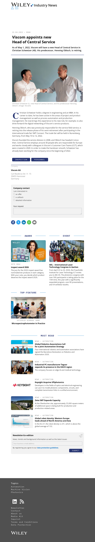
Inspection (21, 159)
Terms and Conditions (24, 522)
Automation (48, 341)
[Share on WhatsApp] (29, 222)
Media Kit (17, 516)
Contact (15, 511)
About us (16, 513)
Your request (18, 206)
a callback (19, 197)
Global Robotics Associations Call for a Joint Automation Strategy (50, 345)
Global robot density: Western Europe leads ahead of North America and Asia (53, 419)
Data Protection (21, 525)
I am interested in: (20, 191)
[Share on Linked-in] (24, 222)
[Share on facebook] (13, 222)
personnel (39, 159)
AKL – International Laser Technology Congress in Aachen (63, 265)
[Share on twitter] (18, 222)
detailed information (24, 200)
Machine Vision (20, 489)
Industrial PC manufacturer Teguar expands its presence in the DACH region (53, 365)
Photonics (17, 492)
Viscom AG (16, 170)
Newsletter (17, 508)
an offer (19, 194)
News (28, 32)
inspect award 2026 (20, 267)
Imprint (15, 519)
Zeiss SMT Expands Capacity (47, 400)
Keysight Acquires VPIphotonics (49, 382)
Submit (75, 450)
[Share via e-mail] (34, 222)
